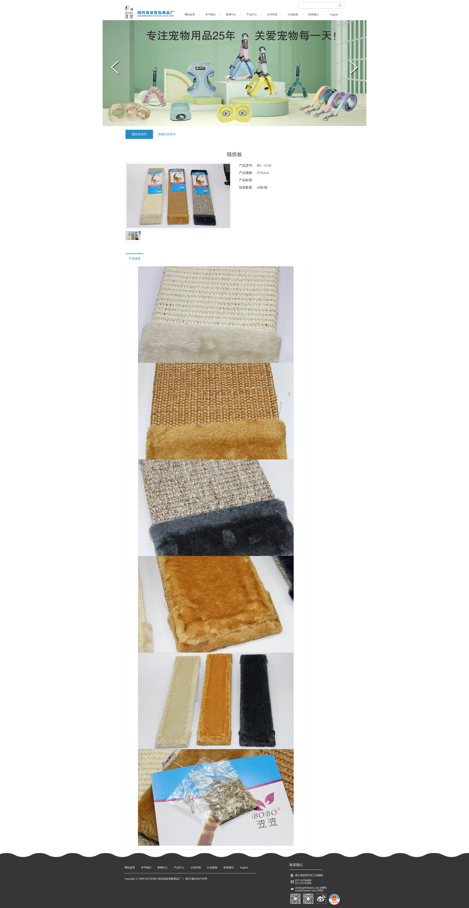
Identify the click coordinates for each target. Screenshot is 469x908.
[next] (353, 67)
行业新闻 (293, 14)
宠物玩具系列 (167, 134)
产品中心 (252, 14)
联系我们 (313, 14)
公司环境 (272, 14)
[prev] (115, 67)
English (334, 14)
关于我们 (210, 14)
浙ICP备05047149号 (196, 878)
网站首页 (190, 14)
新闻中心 (231, 14)
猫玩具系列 (139, 134)
